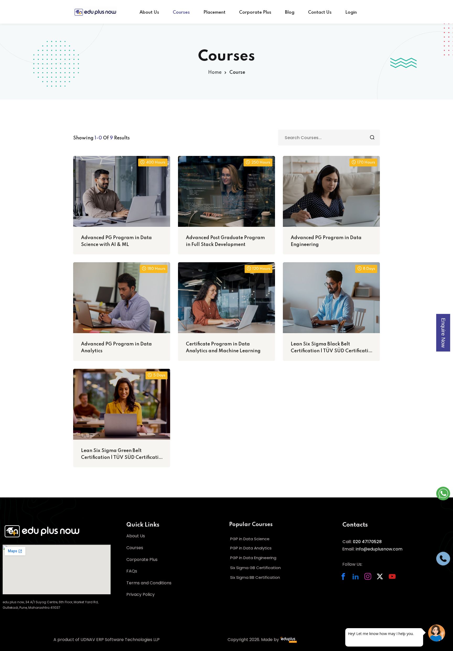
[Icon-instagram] (370, 579)
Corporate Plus (255, 12)
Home (215, 72)
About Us (149, 12)
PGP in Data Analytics (251, 548)
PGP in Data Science (249, 539)
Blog (289, 12)
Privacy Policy (140, 594)
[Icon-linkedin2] (358, 579)
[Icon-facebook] (346, 579)
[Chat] (436, 633)
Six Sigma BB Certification (255, 577)
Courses (181, 12)
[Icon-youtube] (395, 579)
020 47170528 (367, 542)
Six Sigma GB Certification (255, 567)
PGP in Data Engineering (253, 557)
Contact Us (320, 12)
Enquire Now (443, 333)
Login (351, 12)
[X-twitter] (382, 579)
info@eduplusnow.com (379, 549)
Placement (214, 12)
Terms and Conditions (148, 583)
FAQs (131, 571)
